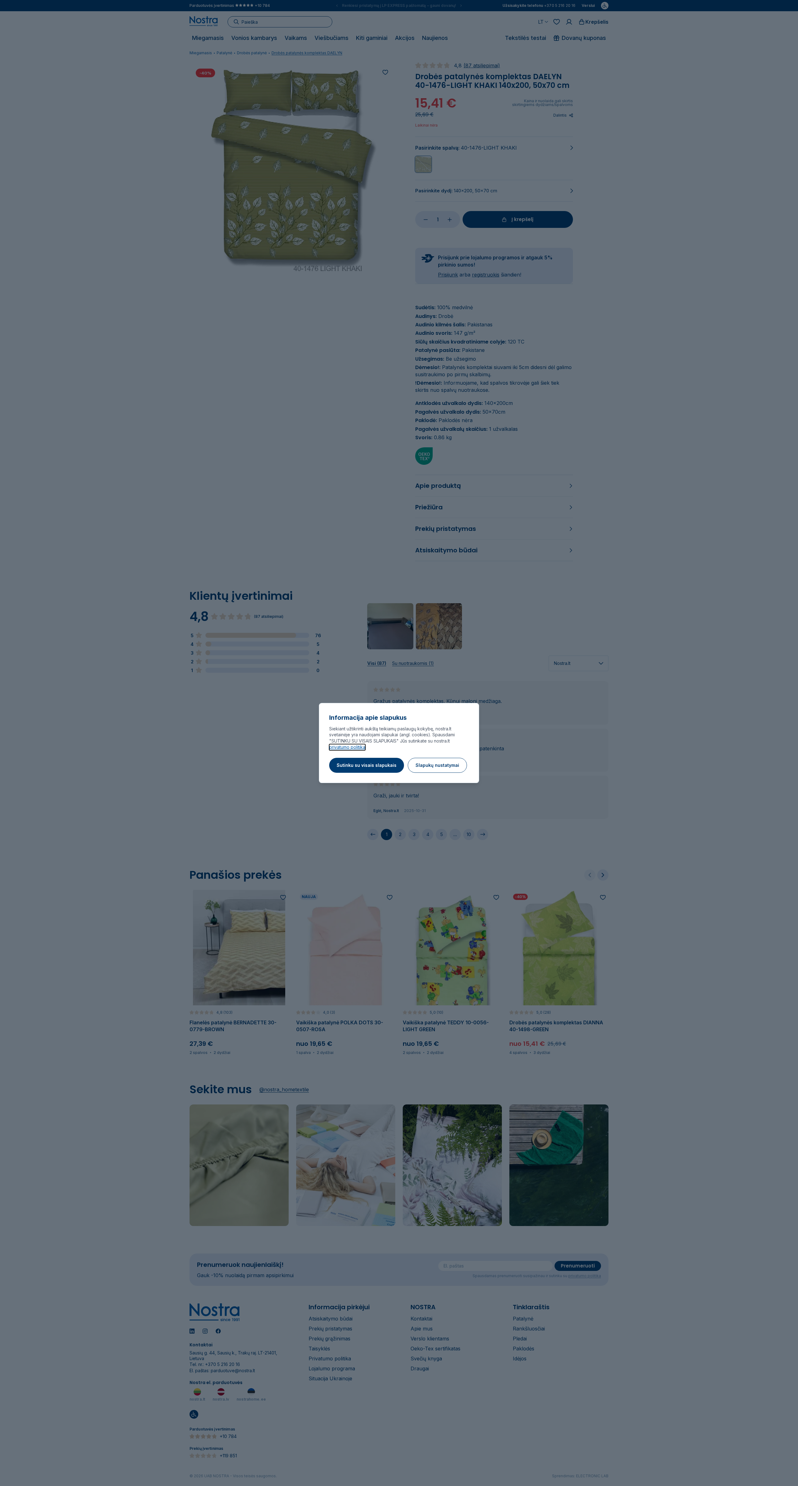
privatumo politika (347, 747)
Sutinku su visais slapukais (367, 765)
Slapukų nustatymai (437, 765)
